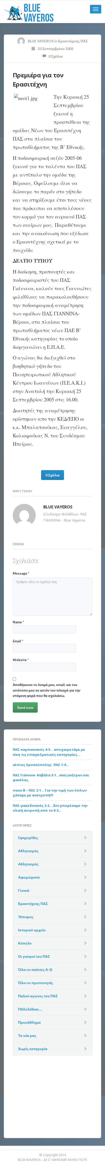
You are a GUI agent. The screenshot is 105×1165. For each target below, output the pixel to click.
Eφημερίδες (28, 837)
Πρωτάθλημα (29, 1022)
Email (18, 641)
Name (18, 622)
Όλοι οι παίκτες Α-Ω (35, 969)
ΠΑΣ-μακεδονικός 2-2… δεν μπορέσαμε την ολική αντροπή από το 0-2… (50, 808)
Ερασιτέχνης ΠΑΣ (73, 41)
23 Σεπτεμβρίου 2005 (54, 48)
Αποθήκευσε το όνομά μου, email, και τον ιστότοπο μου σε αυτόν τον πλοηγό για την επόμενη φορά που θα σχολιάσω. (46, 690)
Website (21, 660)
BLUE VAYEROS (41, 41)
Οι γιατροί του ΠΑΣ (34, 956)
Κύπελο (25, 943)
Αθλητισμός (28, 851)
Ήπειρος (25, 917)
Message (21, 573)
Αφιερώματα (29, 877)
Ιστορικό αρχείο (32, 930)
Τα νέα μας (27, 1035)
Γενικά (23, 890)
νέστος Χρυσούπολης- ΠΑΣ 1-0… (41, 764)
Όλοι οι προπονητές (35, 983)
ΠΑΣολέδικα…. (30, 1009)
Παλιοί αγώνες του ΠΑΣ (38, 996)
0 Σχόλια (54, 56)
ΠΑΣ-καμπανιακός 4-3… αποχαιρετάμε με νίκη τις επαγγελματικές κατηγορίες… (49, 752)
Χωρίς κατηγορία (32, 1049)
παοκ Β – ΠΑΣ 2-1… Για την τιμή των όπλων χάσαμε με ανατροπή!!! (50, 793)
